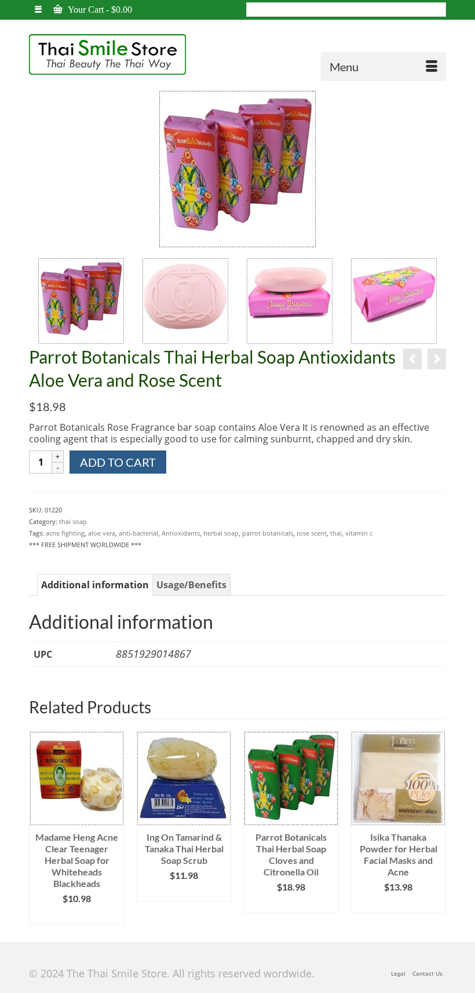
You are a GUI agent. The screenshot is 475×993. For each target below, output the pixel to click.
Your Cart (98, 9)
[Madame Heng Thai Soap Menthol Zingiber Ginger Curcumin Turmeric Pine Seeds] (412, 359)
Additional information (95, 584)
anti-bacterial (138, 533)
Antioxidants (181, 533)
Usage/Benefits (191, 584)
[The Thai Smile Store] (237, 54)
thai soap (73, 521)
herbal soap (221, 533)
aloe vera (101, 533)
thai (336, 533)
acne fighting (65, 533)
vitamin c (358, 533)
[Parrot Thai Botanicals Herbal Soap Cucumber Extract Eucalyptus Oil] (436, 359)
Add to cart (118, 462)
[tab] (95, 585)
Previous (39, 818)
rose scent (312, 533)
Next (436, 818)
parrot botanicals (267, 533)
